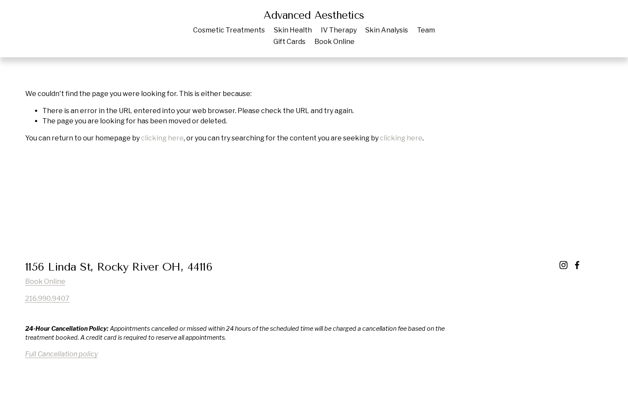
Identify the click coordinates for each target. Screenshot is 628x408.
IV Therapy (339, 30)
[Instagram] (563, 265)
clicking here (162, 138)
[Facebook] (577, 265)
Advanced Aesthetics (314, 15)
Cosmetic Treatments (229, 30)
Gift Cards (289, 42)
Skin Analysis (386, 30)
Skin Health (293, 30)
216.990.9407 (47, 298)
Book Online (334, 42)
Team (426, 30)
